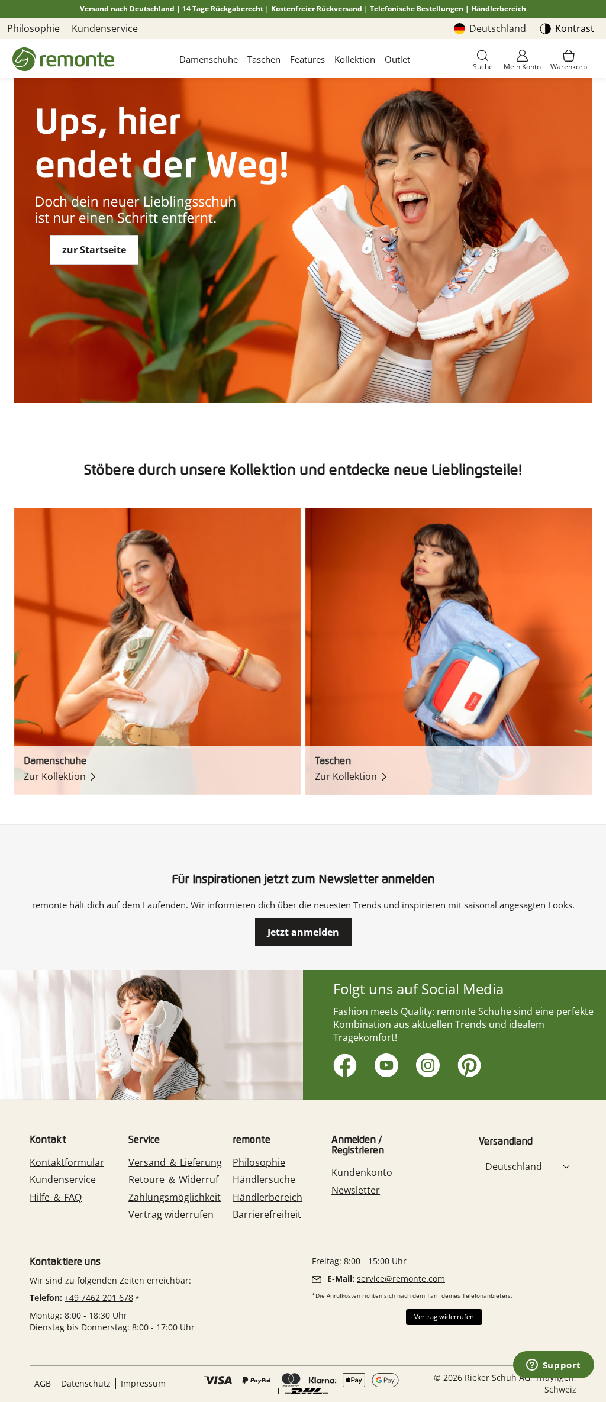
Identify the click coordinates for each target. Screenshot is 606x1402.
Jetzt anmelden (303, 932)
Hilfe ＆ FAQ (56, 1197)
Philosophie (33, 28)
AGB (42, 1383)
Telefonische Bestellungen (416, 9)
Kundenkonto (361, 1172)
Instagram (426, 1063)
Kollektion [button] (354, 59)
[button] (483, 60)
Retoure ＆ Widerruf (173, 1179)
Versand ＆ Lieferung (175, 1162)
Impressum (143, 1383)
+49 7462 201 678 (99, 1297)
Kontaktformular (67, 1162)
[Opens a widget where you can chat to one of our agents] (553, 1366)
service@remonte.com (401, 1278)
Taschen (264, 59)
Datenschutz (86, 1383)
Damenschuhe (208, 59)
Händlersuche (264, 1179)
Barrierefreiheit (267, 1214)
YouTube (384, 1063)
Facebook (343, 1063)
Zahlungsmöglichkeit (174, 1197)
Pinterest (467, 1063)
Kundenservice (105, 28)
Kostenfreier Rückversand (316, 9)
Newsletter (355, 1190)
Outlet (397, 59)
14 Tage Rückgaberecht (222, 9)
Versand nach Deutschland (127, 9)
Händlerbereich (498, 9)
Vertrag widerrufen (171, 1214)
